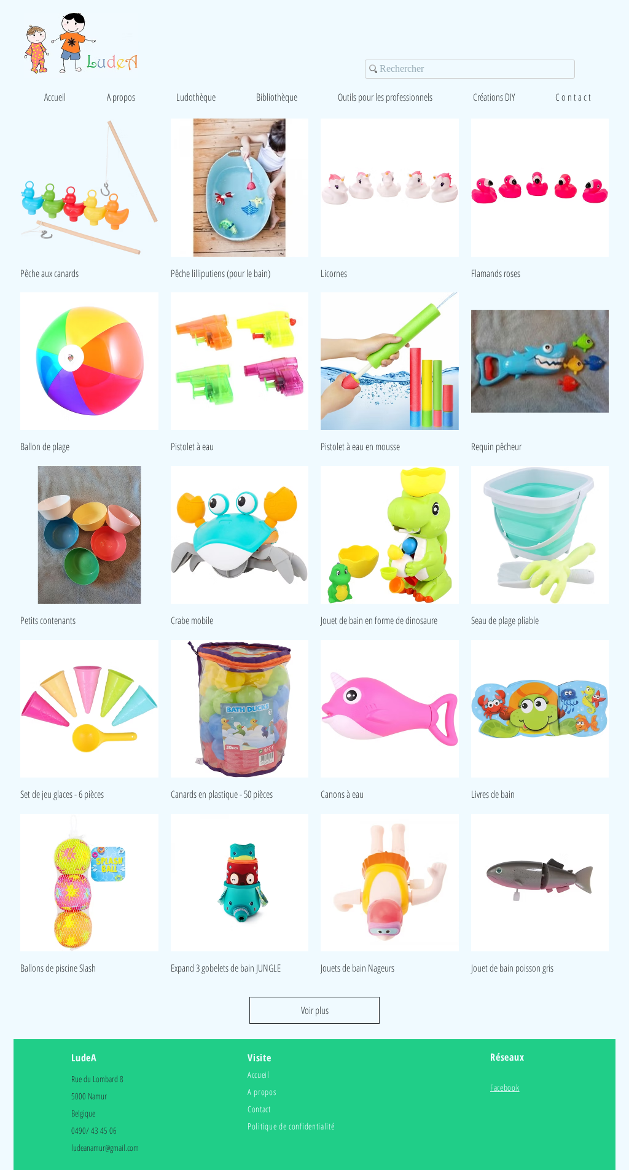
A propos (262, 1092)
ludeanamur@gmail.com (105, 1147)
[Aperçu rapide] (89, 188)
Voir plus (315, 1010)
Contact (259, 1109)
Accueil (259, 1074)
